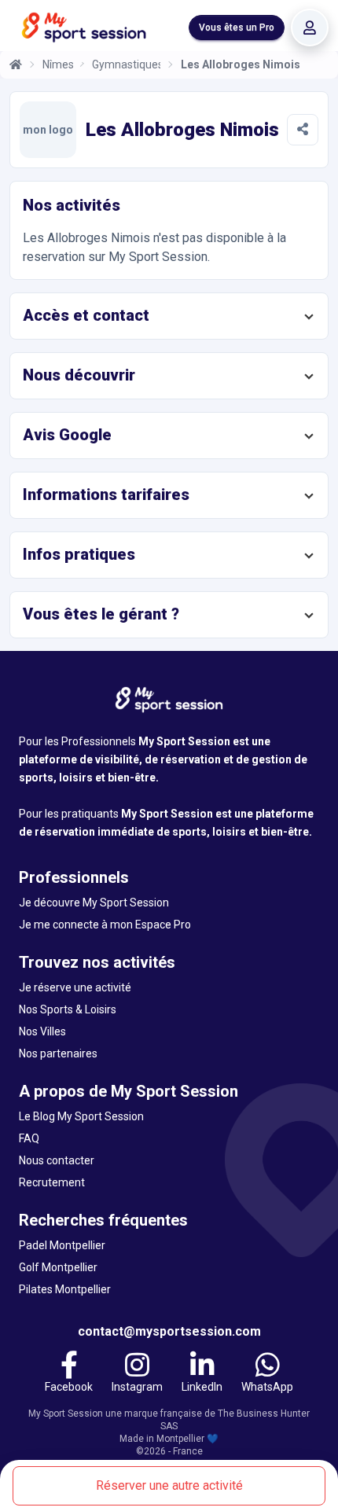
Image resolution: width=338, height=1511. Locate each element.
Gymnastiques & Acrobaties (126, 64)
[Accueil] (15, 64)
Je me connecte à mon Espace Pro (105, 924)
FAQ (29, 1138)
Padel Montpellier (62, 1245)
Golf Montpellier (58, 1267)
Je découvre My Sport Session (94, 902)
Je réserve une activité (75, 987)
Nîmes (58, 64)
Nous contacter (56, 1160)
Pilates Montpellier (65, 1289)
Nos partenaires (58, 1053)
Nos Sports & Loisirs (67, 1009)
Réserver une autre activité (169, 1485)
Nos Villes (42, 1031)
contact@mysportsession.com (169, 1331)
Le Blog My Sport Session (81, 1116)
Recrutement (52, 1182)
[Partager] (302, 129)
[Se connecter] (310, 27)
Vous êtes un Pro (236, 27)
